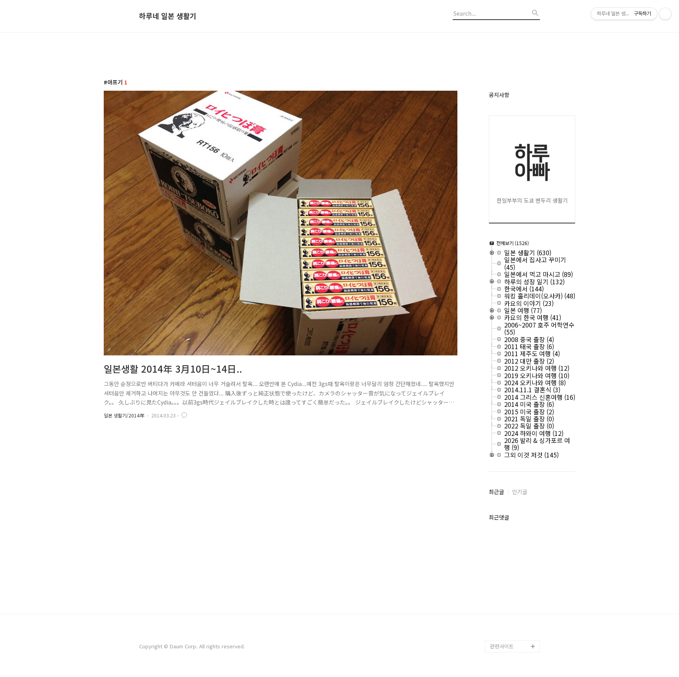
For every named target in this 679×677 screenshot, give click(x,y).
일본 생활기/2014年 (124, 415)
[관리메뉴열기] (665, 14)
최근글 (496, 492)
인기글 (519, 492)
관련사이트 (502, 646)
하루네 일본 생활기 (167, 16)
